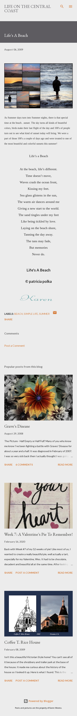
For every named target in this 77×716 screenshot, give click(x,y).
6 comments (24, 464)
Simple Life (31, 313)
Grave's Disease (17, 426)
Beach (18, 313)
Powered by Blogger (40, 701)
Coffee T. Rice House (22, 642)
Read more (65, 464)
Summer (44, 313)
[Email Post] (55, 313)
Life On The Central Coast (27, 8)
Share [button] (8, 319)
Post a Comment (14, 345)
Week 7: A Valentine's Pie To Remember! (38, 534)
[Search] (62, 6)
